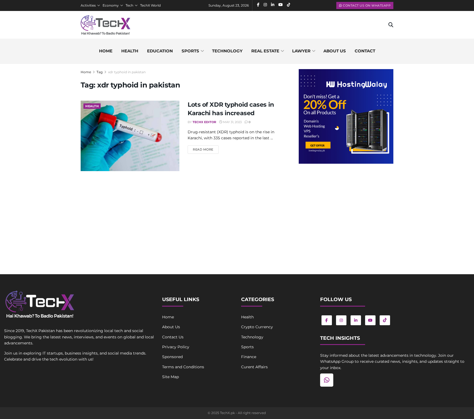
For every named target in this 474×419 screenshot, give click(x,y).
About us (334, 50)
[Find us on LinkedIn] (356, 320)
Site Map (170, 376)
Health (129, 50)
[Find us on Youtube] (370, 320)
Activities (88, 5)
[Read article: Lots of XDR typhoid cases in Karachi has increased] (130, 136)
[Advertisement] (346, 213)
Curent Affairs (254, 366)
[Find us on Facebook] (326, 320)
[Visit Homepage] (105, 25)
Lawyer (301, 50)
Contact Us (173, 337)
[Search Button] (390, 25)
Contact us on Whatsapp (366, 5)
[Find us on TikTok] (385, 320)
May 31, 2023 (232, 122)
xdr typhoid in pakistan (127, 72)
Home (105, 50)
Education (160, 50)
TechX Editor (204, 122)
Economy (111, 5)
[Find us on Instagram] (341, 320)
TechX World (150, 5)
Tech (129, 5)
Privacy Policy (175, 346)
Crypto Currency (257, 326)
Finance (248, 356)
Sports (190, 50)
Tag (100, 72)
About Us (171, 326)
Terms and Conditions (183, 366)
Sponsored (172, 356)
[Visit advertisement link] (346, 116)
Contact (365, 50)
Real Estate (265, 50)
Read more (206, 149)
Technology (227, 50)
